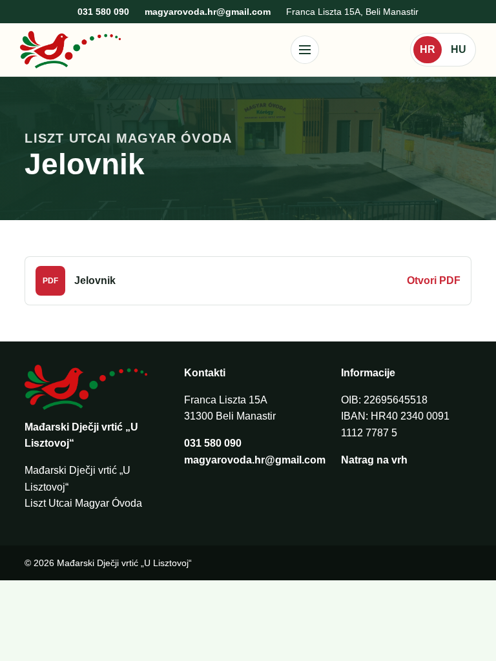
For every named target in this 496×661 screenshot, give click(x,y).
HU (458, 49)
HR (427, 49)
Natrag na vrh (374, 459)
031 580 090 (103, 11)
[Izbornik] (305, 50)
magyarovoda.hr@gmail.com (208, 11)
